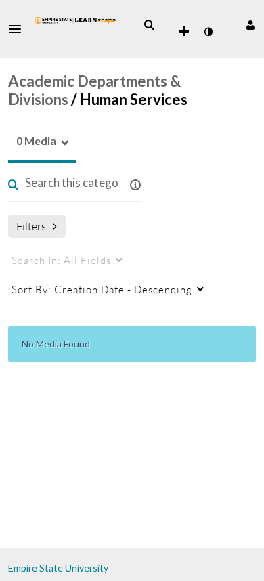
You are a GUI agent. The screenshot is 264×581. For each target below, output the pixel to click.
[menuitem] (149, 25)
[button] (19, 29)
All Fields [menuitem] (61, 260)
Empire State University (58, 568)
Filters (31, 225)
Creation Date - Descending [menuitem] (102, 289)
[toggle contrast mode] (208, 32)
